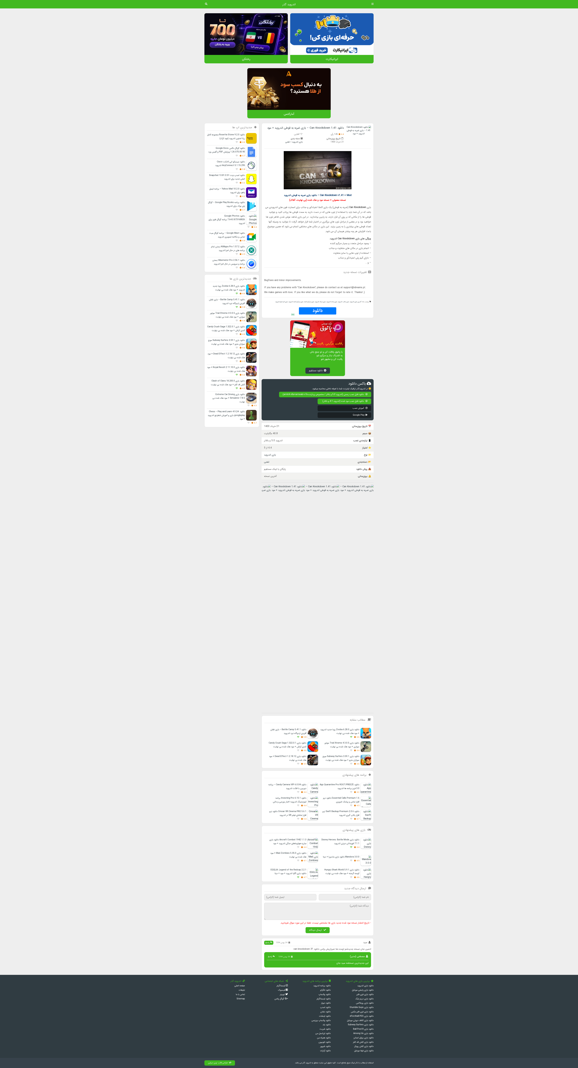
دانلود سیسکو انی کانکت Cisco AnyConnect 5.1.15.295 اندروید (230, 163)
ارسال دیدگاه (315, 930)
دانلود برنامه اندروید (322, 985)
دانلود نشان (325, 1012)
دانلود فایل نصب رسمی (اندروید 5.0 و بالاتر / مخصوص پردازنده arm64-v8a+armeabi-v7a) (324, 394)
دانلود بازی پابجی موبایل (363, 990)
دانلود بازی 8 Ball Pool (363, 1029)
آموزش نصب (359, 408)
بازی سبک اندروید (320, 302)
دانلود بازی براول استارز (364, 1038)
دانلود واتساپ (325, 994)
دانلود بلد (327, 1024)
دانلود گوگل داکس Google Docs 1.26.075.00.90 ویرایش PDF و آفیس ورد (226, 150)
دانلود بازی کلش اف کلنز (363, 1042)
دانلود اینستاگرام (324, 999)
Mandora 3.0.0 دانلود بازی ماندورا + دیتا (341, 857)
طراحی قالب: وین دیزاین (218, 1062)
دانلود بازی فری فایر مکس (362, 1012)
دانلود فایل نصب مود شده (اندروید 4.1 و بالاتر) (343, 401)
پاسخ (267, 942)
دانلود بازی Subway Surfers (361, 1024)
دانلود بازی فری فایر (365, 994)
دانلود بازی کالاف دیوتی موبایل (360, 1020)
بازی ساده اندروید (331, 302)
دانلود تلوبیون (325, 1042)
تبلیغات (242, 990)
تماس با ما (240, 994)
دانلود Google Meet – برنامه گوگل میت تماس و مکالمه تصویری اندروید (227, 235)
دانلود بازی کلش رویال (364, 1046)
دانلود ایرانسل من (323, 1033)
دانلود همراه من (324, 1038)
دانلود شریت (325, 1029)
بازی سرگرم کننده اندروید (296, 302)
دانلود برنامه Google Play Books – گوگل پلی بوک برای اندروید (226, 204)
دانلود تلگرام (325, 990)
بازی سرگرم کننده (309, 302)
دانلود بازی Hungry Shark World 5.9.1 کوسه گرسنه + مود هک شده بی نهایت (341, 871)
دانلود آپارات (325, 1050)
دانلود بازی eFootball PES (362, 1016)
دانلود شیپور (325, 1046)
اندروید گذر (289, 4)
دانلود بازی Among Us (363, 1033)
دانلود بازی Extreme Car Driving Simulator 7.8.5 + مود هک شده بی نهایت (228, 398)
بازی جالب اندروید (343, 302)
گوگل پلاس (279, 999)
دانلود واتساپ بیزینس (321, 1020)
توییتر (282, 994)
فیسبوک (282, 990)
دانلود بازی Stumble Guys (362, 1007)
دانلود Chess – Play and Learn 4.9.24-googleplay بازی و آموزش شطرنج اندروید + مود (226, 415)
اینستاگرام (281, 985)
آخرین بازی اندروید (355, 302)
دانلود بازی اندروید (365, 985)
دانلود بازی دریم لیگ (364, 999)
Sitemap (241, 999)
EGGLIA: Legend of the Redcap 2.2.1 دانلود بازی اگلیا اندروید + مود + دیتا (288, 871)
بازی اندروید (297, 142)
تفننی (287, 142)
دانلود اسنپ (325, 1007)
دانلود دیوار (326, 1003)
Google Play (359, 415)
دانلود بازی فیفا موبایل (364, 1050)
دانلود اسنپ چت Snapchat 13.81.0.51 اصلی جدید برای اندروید (227, 177)
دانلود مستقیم (316, 370)
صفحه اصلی (239, 985)
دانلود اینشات (325, 1016)
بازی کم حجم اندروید (281, 302)
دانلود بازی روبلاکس (365, 1003)
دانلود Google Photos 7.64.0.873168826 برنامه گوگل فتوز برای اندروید (226, 219)
